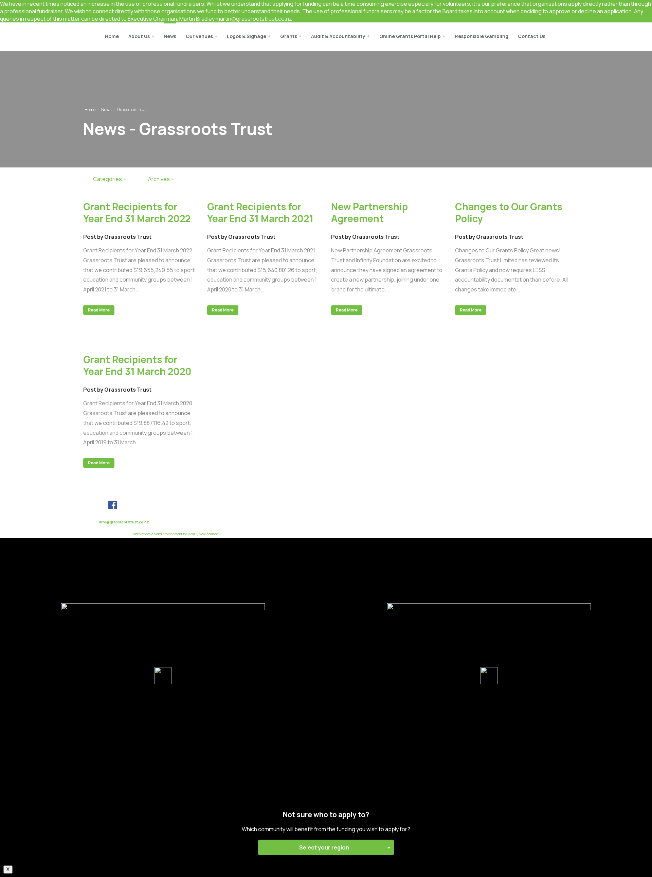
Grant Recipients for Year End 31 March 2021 (260, 212)
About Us (139, 36)
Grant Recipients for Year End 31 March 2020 (137, 365)
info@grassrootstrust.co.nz (124, 522)
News (170, 36)
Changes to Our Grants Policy (508, 212)
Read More (99, 310)
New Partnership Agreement (369, 212)
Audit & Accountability (338, 36)
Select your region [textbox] (324, 847)
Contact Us (531, 36)
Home (112, 36)
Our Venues (199, 36)
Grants (288, 36)
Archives (159, 179)
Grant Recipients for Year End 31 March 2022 (137, 212)
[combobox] (326, 847)
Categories (107, 179)
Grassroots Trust (47, 37)
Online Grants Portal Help (410, 36)
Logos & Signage (246, 36)
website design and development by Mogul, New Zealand (176, 534)
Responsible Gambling (481, 36)
